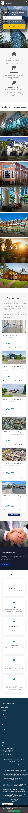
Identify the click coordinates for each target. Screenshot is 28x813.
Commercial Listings (14, 58)
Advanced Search (15, 21)
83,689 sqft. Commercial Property (13, 496)
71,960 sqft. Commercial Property (13, 366)
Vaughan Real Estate (8, 759)
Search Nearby (15, 26)
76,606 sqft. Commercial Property (13, 463)
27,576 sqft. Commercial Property (13, 432)
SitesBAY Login (23, 764)
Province (4, 710)
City (3, 714)
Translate (24, 804)
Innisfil (3, 735)
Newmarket (4, 731)
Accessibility (7, 764)
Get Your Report (5, 564)
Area (3, 720)
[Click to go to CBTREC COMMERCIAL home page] (8, 2)
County (4, 712)
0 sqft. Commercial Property (11, 335)
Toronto (4, 727)
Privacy (3, 764)
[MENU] (26, 2)
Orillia (3, 733)
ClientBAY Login (16, 764)
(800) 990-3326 (8, 754)
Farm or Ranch (14, 72)
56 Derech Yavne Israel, (10, 337)
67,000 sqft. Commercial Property (13, 399)
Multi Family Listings (14, 87)
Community (4, 718)
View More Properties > (14, 514)
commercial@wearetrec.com (10, 755)
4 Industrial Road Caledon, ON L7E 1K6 (14, 434)
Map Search (6, 21)
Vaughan (4, 729)
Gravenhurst (5, 739)
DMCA (11, 764)
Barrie (3, 737)
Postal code (4, 716)
